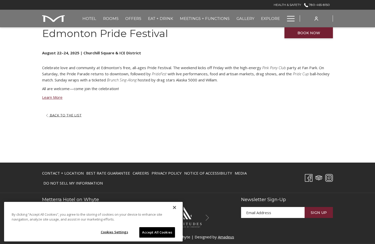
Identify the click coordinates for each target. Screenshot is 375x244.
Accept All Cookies (157, 232)
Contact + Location (63, 173)
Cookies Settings (114, 232)
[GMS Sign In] (316, 18)
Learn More (52, 97)
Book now (308, 33)
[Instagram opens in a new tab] (329, 177)
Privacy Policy (167, 173)
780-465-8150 (319, 5)
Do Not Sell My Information (73, 184)
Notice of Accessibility (208, 173)
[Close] (174, 207)
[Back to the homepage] (53, 18)
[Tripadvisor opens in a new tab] (319, 177)
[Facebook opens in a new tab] (308, 177)
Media (241, 173)
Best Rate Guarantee (108, 173)
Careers (141, 174)
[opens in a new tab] (187, 216)
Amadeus (226, 236)
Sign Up (319, 212)
